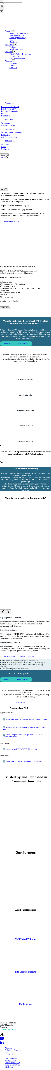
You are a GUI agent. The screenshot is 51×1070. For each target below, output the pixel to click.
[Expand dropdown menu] (13, 103)
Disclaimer (9, 1067)
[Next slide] (8, 611)
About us (8, 141)
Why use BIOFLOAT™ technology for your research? (20, 660)
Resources (8, 129)
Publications (25, 1004)
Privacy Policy (10, 1061)
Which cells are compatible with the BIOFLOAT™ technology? (23, 663)
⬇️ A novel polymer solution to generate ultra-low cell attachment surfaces (23, 736)
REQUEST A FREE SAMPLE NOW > (16, 344)
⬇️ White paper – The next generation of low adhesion (23, 761)
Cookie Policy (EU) (12, 1063)
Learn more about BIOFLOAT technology (18, 656)
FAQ (7, 1052)
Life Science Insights (25, 971)
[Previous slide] (3, 611)
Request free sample (11, 221)
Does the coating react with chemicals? (15, 669)
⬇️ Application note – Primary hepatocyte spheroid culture (25, 719)
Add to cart (5, 308)
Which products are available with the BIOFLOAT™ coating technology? (21, 666)
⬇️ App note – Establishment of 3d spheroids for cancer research (24, 728)
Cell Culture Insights (12, 1050)
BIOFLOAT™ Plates (25, 939)
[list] (25, 553)
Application (9, 119)
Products (8, 103)
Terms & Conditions (12, 1065)
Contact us (9, 1054)
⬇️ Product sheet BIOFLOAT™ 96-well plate (20, 749)
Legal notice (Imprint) (13, 1058)
